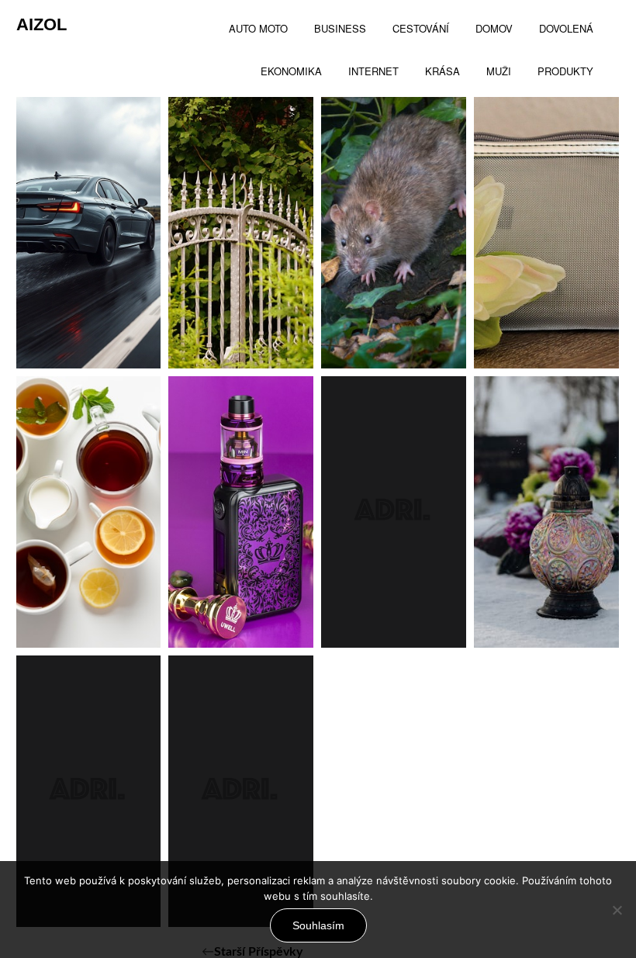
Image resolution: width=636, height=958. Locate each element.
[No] (616, 910)
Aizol (41, 24)
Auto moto (90, 322)
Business (235, 322)
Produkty (542, 322)
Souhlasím (318, 925)
